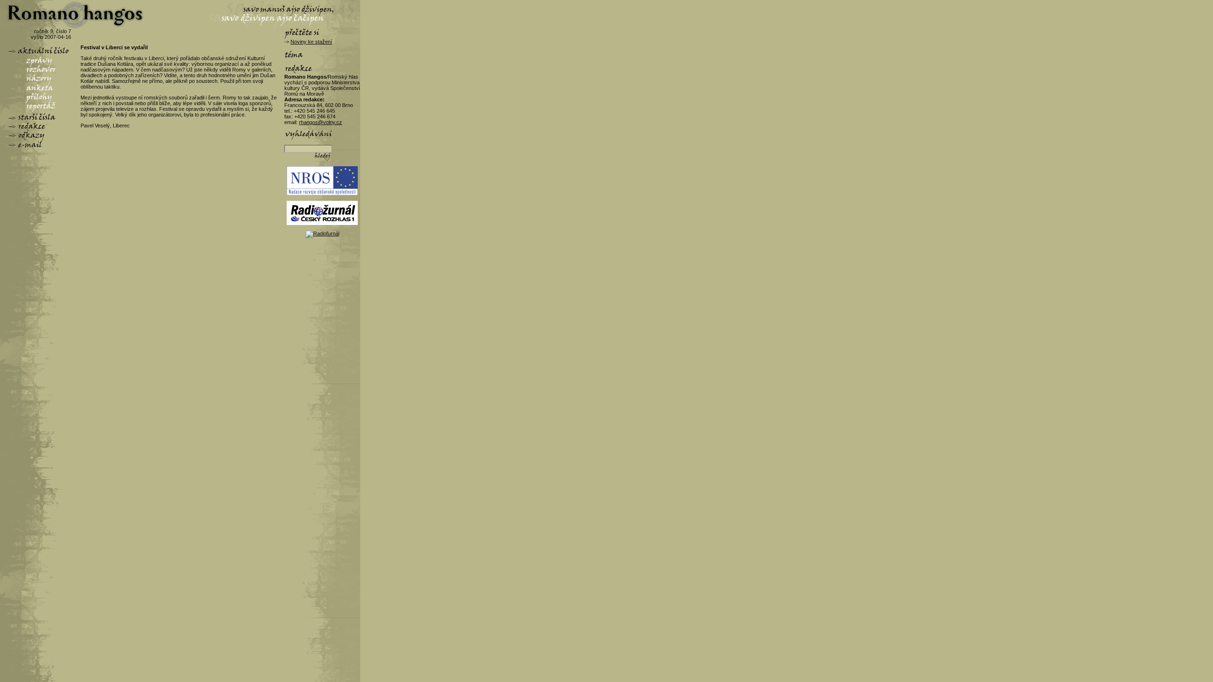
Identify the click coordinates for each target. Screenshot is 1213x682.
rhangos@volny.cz (320, 122)
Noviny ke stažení (311, 42)
